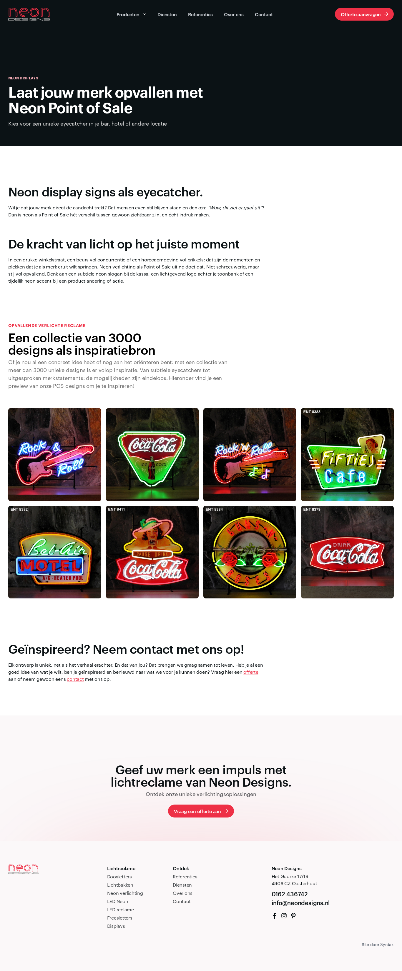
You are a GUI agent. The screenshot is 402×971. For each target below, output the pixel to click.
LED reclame (120, 909)
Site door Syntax (378, 944)
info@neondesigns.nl (301, 902)
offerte (250, 672)
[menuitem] (275, 916)
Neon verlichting (125, 893)
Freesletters (119, 918)
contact (75, 679)
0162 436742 (290, 894)
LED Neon (117, 901)
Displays (116, 926)
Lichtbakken (120, 885)
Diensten (182, 885)
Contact (181, 901)
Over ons (182, 893)
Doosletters (119, 876)
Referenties (185, 876)
